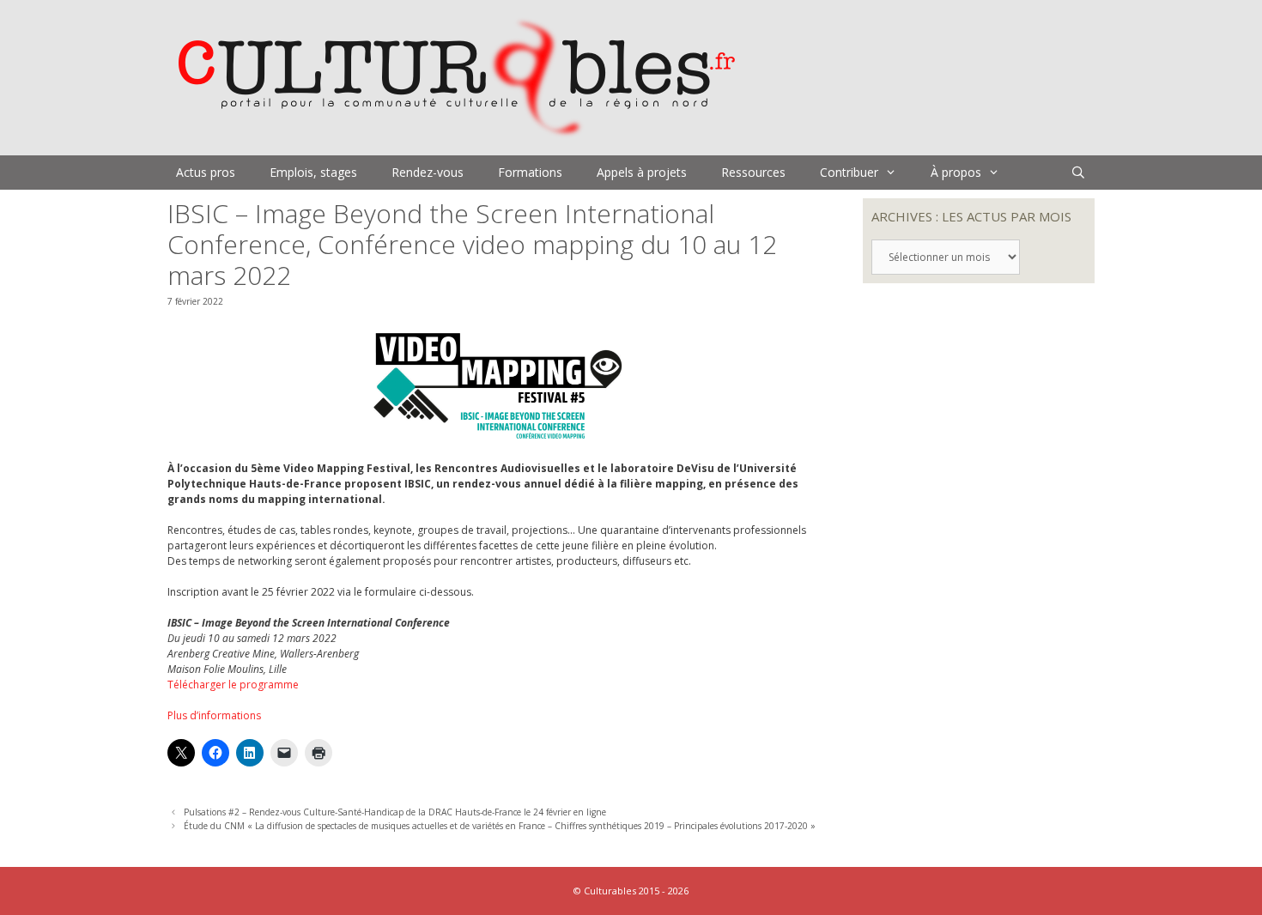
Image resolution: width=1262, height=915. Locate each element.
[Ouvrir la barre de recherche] (1078, 172)
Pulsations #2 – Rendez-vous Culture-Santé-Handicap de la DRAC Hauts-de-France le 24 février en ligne (395, 812)
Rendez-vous (427, 172)
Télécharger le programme (233, 684)
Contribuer (849, 172)
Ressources (753, 172)
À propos (956, 172)
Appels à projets (642, 172)
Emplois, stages (313, 172)
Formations (530, 172)
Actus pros (205, 172)
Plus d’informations (214, 715)
